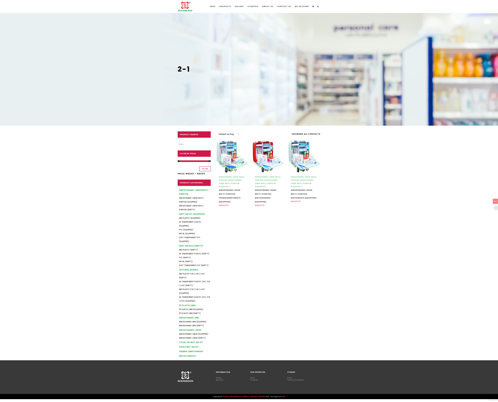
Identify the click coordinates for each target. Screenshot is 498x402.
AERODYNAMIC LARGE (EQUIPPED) (193, 334)
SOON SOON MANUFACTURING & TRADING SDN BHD (244, 396)
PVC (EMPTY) (185, 257)
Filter (205, 169)
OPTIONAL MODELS (188, 269)
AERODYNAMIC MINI (189, 317)
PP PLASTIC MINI (187, 305)
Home (218, 377)
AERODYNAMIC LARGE (190, 330)
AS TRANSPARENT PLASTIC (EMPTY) (194, 253)
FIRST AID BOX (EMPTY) (191, 245)
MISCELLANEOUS (187, 355)
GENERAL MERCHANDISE (191, 351)
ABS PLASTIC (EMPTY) (188, 249)
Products (254, 380)
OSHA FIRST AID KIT (189, 346)
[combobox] (229, 134)
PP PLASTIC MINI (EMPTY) (190, 313)
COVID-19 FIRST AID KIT (191, 342)
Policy (289, 377)
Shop (252, 377)
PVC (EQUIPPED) (186, 229)
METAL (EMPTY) (186, 261)
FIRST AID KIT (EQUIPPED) (192, 214)
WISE (283, 396)
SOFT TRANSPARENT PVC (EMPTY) (194, 265)
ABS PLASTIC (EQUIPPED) (189, 218)
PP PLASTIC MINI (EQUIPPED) (191, 309)
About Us (219, 380)
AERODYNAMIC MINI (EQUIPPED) (192, 321)
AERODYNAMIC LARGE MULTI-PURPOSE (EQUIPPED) (230, 183)
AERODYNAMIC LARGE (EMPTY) (192, 338)
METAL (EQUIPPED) (187, 233)
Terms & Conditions (295, 380)
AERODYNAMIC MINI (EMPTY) (191, 325)
